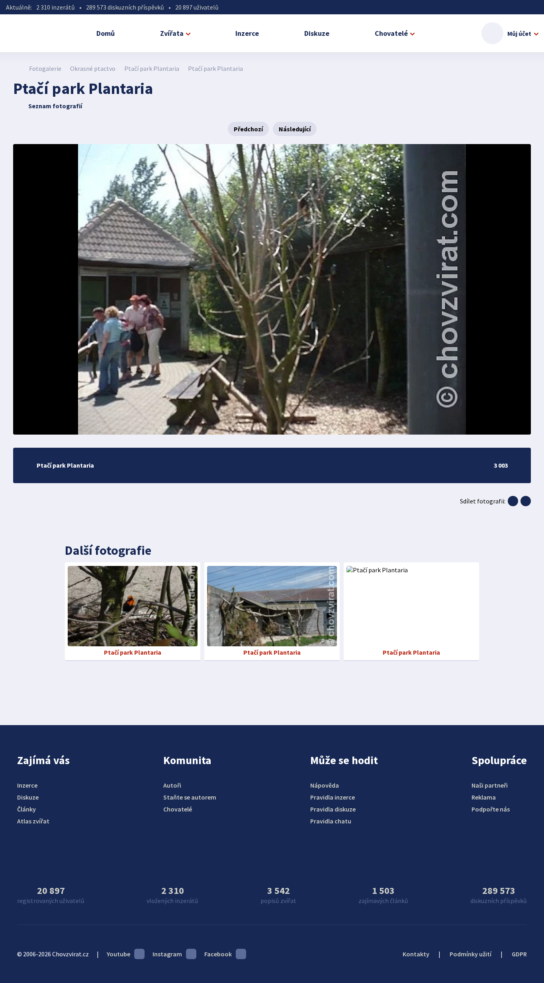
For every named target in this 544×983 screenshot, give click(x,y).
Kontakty (416, 954)
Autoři (172, 785)
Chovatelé (391, 33)
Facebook (218, 954)
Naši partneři (490, 785)
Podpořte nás (491, 809)
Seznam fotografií (55, 106)
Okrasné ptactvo (92, 68)
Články (26, 809)
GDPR (519, 954)
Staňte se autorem (189, 797)
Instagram (167, 954)
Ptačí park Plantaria (151, 68)
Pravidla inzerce (332, 797)
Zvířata (172, 33)
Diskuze (316, 33)
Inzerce (247, 33)
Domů (105, 33)
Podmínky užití (470, 954)
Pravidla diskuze (333, 809)
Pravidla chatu (330, 821)
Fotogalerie (45, 68)
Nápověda (324, 785)
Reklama (484, 797)
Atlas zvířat (33, 821)
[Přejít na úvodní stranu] (17, 68)
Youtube (118, 954)
